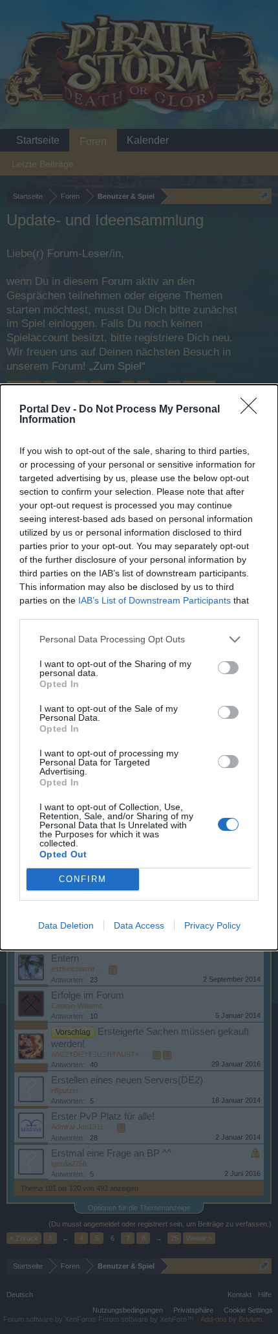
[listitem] (139, 639)
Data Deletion (66, 925)
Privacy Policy (212, 925)
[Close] (253, 410)
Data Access (139, 925)
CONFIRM (83, 879)
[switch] (228, 667)
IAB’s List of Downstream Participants (154, 600)
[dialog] (139, 667)
